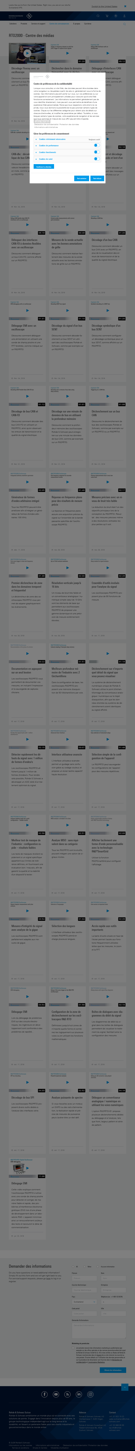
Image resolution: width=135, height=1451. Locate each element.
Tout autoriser (81, 178)
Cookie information (42, 121)
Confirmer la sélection (43, 167)
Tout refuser (97, 178)
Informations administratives (46, 127)
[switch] (97, 145)
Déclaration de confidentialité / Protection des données (56, 124)
